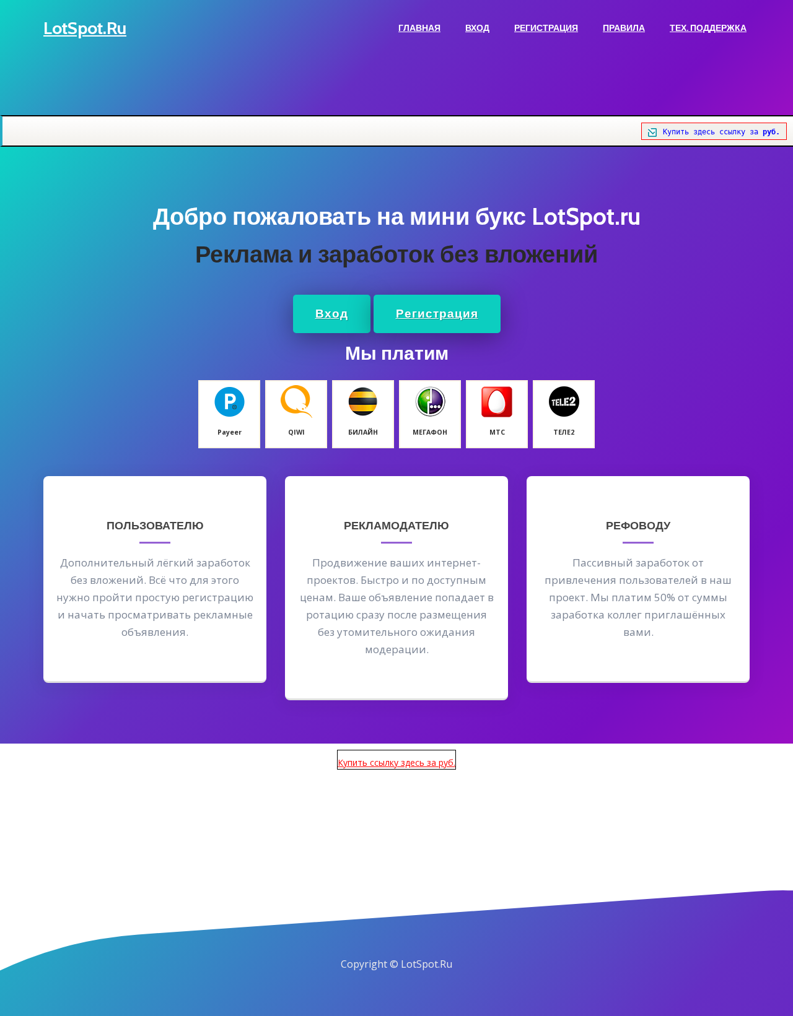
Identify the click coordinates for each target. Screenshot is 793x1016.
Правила (624, 27)
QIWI (296, 432)
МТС (497, 432)
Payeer (229, 432)
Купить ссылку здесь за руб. (396, 762)
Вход (477, 27)
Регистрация (546, 27)
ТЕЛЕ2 (563, 432)
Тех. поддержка (708, 27)
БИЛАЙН (363, 432)
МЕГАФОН (430, 432)
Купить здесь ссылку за (721, 132)
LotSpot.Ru (84, 27)
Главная (419, 27)
